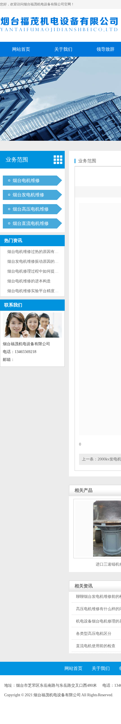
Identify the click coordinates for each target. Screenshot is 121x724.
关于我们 (63, 49)
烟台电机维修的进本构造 (29, 281)
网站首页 (21, 49)
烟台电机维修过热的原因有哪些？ (36, 252)
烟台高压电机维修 (31, 209)
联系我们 (13, 305)
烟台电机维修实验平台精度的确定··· (39, 291)
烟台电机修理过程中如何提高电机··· (39, 271)
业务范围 (17, 159)
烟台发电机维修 (28, 194)
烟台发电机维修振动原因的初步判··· (39, 261)
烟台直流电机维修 (31, 223)
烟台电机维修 (26, 180)
